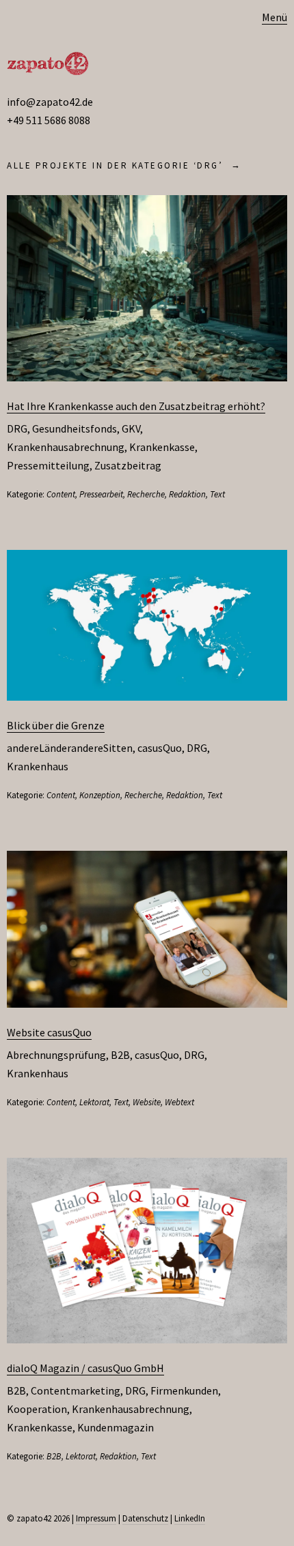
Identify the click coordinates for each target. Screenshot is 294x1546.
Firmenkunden (184, 1390)
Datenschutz (145, 1518)
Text (217, 494)
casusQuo (159, 748)
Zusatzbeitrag (127, 465)
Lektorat (94, 1102)
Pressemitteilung (48, 465)
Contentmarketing (75, 1390)
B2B (120, 1055)
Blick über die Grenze (56, 725)
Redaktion (187, 494)
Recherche (146, 494)
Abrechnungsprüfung (56, 1055)
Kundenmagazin (115, 1427)
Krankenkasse (162, 447)
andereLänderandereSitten (70, 748)
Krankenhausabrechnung (65, 447)
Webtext (179, 1102)
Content (60, 494)
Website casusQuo (49, 1032)
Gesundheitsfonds (74, 428)
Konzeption (99, 795)
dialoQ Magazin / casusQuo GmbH (85, 1368)
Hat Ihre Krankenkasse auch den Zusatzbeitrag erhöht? (136, 406)
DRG (17, 428)
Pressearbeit (101, 494)
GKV (131, 428)
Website (147, 1102)
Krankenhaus (37, 766)
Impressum (96, 1518)
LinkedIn (189, 1518)
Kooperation (37, 1409)
